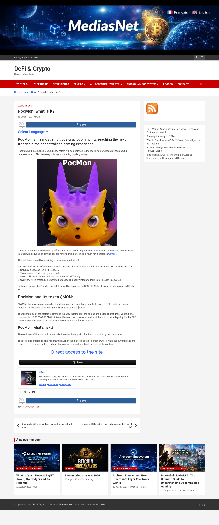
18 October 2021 (26, 117)
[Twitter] (25, 392)
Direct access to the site (77, 352)
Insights (70, 468)
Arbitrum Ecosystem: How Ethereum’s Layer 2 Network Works (131, 479)
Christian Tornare (137, 487)
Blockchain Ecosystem (141, 84)
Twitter (42, 384)
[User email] (33, 392)
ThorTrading (87, 479)
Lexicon (168, 84)
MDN (37, 117)
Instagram (65, 384)
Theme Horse (65, 504)
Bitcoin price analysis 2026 (160, 136)
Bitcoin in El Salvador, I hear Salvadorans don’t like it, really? (107, 425)
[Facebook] (21, 392)
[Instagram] (29, 392)
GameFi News (25, 106)
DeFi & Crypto (32, 68)
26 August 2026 (72, 479)
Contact (183, 84)
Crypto (78, 84)
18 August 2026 (120, 487)
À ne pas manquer (28, 439)
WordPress (101, 504)
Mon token (35, 407)
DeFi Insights (61, 84)
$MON (26, 407)
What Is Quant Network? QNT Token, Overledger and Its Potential (35, 479)
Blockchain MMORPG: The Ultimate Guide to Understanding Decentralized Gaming (180, 481)
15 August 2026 (168, 490)
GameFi (112, 253)
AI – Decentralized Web (104, 84)
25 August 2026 (23, 487)
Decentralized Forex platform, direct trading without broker (47, 425)
